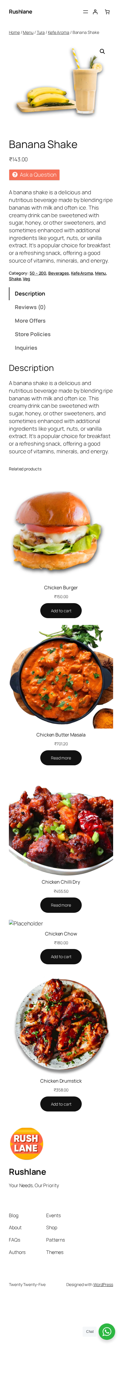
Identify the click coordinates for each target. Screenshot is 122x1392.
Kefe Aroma (58, 32)
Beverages (58, 273)
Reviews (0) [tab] (30, 307)
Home (14, 32)
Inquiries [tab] (26, 347)
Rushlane (20, 11)
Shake (15, 278)
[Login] (95, 12)
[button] (102, 51)
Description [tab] (30, 293)
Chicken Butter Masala (61, 734)
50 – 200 (38, 273)
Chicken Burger (61, 587)
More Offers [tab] (30, 320)
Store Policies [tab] (33, 334)
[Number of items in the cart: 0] (107, 12)
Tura (41, 32)
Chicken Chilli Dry (61, 882)
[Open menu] (85, 11)
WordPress (103, 1284)
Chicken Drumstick (60, 1081)
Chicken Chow (61, 933)
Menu (28, 32)
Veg (26, 278)
